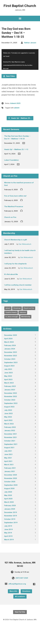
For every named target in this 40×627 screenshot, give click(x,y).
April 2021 (8, 461)
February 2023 (10, 386)
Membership (25, 317)
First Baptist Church (20, 6)
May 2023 (8, 376)
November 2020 (10, 478)
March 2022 (9, 424)
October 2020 (9, 482)
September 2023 (10, 363)
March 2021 (9, 465)
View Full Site (20, 612)
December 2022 (10, 393)
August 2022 (9, 407)
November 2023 (10, 356)
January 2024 (9, 349)
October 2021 (9, 441)
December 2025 (10, 335)
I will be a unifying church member (18, 285)
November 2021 (10, 437)
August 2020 (9, 488)
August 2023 (9, 366)
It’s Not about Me (11, 274)
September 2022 (10, 403)
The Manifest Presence (13, 207)
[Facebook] (34, 584)
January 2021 (9, 471)
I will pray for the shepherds (15, 264)
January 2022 (9, 431)
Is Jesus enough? (11, 317)
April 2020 (8, 499)
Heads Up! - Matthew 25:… (21, 118)
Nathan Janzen (30, 43)
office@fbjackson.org (17, 584)
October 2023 (9, 359)
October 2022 (9, 400)
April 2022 (8, 420)
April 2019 (8, 536)
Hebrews (23, 312)
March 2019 (9, 540)
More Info (13, 591)
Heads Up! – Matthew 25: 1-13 (16, 149)
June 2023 (8, 373)
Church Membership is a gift (15, 240)
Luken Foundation (11, 160)
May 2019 (8, 533)
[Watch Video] (23, 143)
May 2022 (8, 417)
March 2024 (9, 342)
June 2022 (8, 413)
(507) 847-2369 (22, 578)
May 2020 (8, 495)
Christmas (17, 308)
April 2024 (8, 339)
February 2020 (10, 506)
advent (16, 108)
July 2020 (8, 492)
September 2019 (10, 523)
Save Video (10, 76)
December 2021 (10, 434)
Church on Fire (10, 217)
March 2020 (9, 502)
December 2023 (10, 352)
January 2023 (9, 390)
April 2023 (8, 380)
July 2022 (8, 410)
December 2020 (10, 475)
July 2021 (8, 451)
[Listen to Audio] (21, 189)
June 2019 (8, 529)
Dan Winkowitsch (25, 244)
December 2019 (10, 512)
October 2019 (9, 519)
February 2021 (10, 468)
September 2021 (10, 444)
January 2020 (9, 509)
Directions (26, 591)
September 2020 (10, 485)
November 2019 (10, 516)
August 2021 (9, 448)
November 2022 (10, 396)
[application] (20, 59)
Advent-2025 (15, 103)
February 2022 (10, 427)
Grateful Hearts (11, 312)
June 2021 (8, 454)
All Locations (20, 596)
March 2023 (9, 383)
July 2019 (8, 526)
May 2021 (8, 458)
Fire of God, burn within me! (15, 196)
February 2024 (10, 345)
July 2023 (8, 369)
